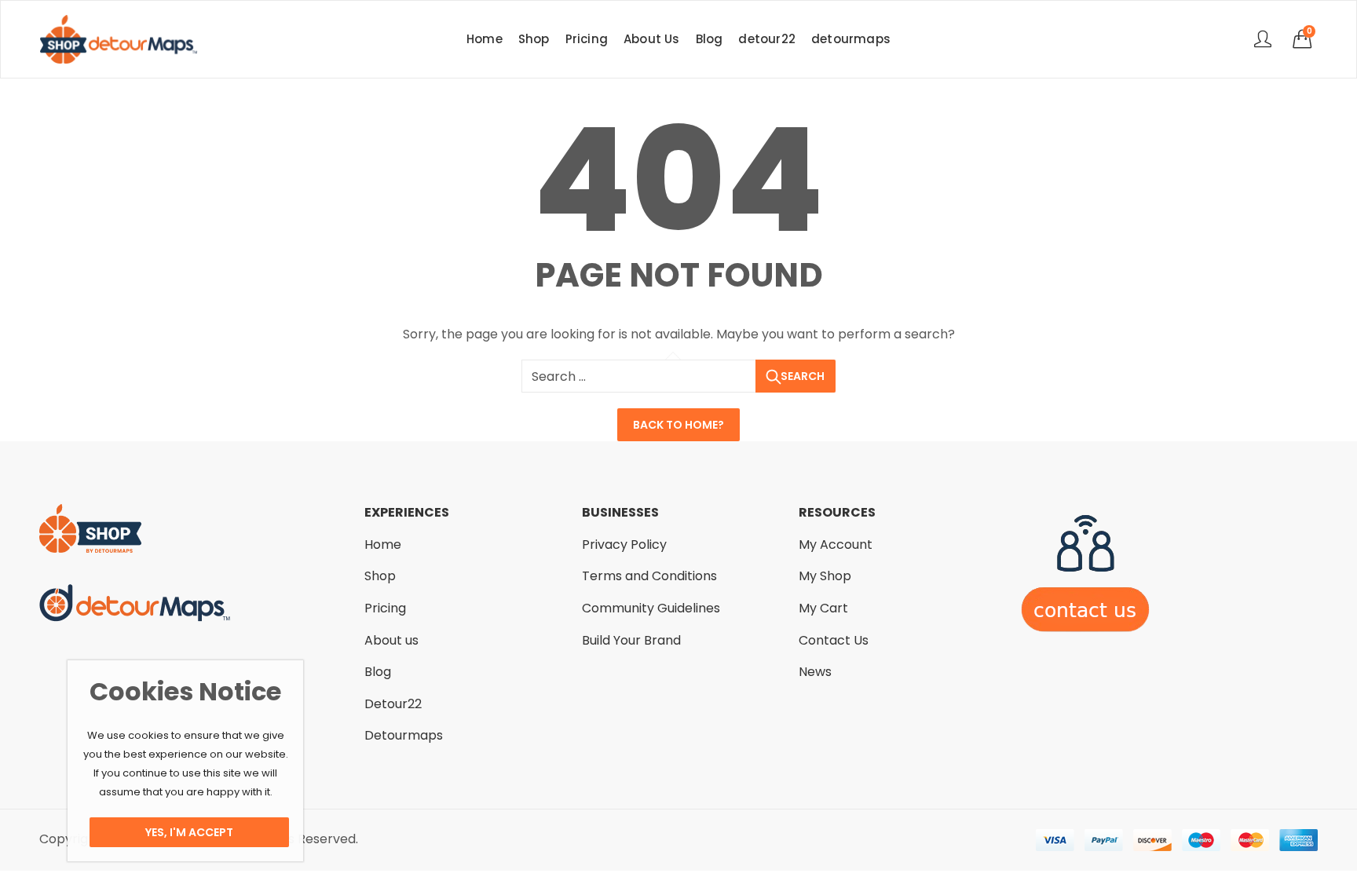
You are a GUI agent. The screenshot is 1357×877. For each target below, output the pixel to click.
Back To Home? (678, 425)
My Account (835, 544)
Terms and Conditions (649, 576)
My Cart (823, 608)
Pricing (385, 608)
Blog (377, 672)
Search (803, 376)
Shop (380, 576)
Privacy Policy (624, 544)
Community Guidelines (651, 608)
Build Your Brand (631, 640)
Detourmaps (403, 735)
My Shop (825, 576)
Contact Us (834, 640)
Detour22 (393, 704)
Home (382, 544)
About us (391, 640)
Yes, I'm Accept (189, 832)
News (815, 672)
